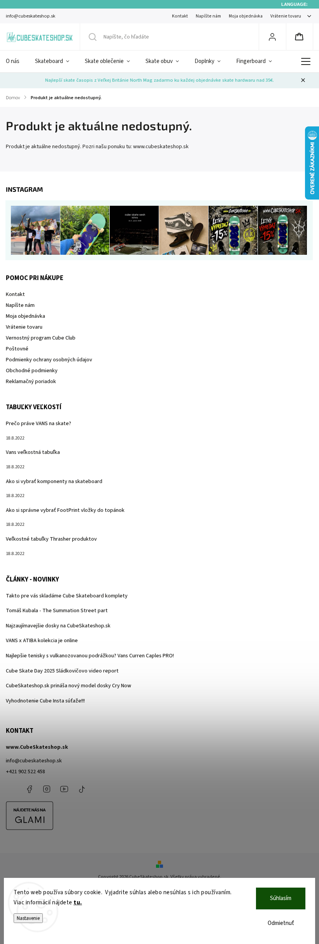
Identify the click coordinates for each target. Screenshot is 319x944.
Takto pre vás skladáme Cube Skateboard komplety (67, 596)
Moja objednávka (246, 16)
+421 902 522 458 (25, 772)
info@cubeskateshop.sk (34, 761)
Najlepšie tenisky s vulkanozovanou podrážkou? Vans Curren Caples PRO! (90, 656)
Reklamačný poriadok (31, 381)
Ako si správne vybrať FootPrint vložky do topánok (65, 510)
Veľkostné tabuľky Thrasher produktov (51, 539)
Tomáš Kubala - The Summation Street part (57, 611)
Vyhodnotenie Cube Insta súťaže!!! (45, 701)
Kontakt (180, 16)
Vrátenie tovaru (285, 16)
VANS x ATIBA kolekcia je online (42, 641)
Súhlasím (280, 898)
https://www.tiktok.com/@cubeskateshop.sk (82, 789)
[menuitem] (16, 61)
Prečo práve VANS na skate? (38, 423)
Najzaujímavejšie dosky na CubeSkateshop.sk (58, 626)
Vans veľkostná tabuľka (33, 452)
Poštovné (17, 349)
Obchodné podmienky (32, 371)
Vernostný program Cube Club (40, 338)
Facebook (29, 789)
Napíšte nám (208, 16)
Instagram (47, 789)
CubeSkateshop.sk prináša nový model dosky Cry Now (68, 686)
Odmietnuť (281, 923)
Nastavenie (28, 918)
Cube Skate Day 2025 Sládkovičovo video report (62, 671)
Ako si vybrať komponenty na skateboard (54, 481)
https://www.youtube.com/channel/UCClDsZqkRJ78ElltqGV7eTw (64, 789)
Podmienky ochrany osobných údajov (49, 360)
